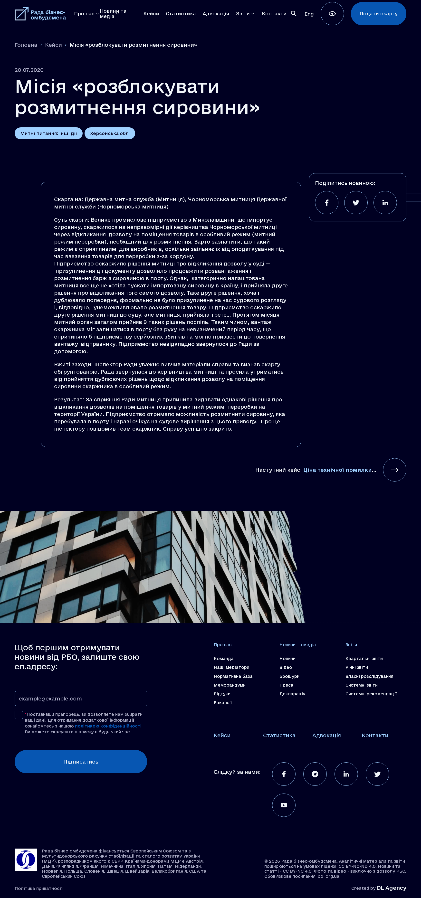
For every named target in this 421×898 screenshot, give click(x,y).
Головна (26, 45)
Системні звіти (361, 685)
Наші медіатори (231, 667)
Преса (286, 685)
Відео (285, 667)
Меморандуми (230, 685)
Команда (224, 658)
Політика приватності (39, 888)
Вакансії (223, 702)
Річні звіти (356, 667)
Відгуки (222, 693)
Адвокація (326, 735)
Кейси (53, 45)
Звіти (351, 644)
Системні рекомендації (371, 693)
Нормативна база (233, 676)
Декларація (292, 693)
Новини (287, 658)
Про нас (222, 644)
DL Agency (391, 888)
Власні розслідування (369, 676)
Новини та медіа (297, 644)
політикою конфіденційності (108, 726)
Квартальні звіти (364, 658)
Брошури (289, 676)
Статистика (279, 735)
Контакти (375, 735)
